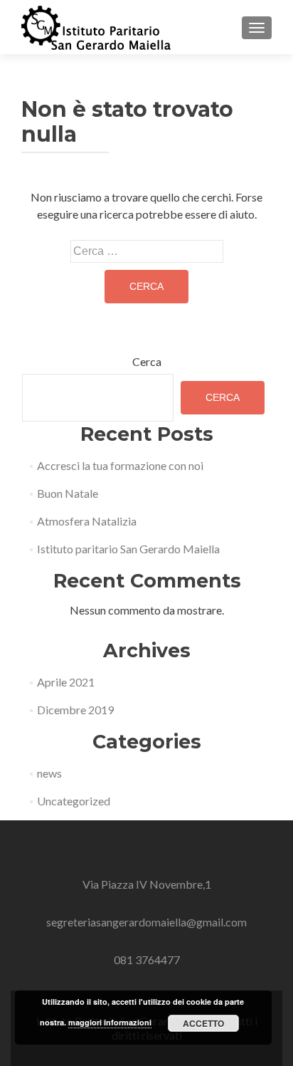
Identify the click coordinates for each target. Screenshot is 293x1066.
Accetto (203, 1023)
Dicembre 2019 (75, 709)
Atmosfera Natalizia (87, 521)
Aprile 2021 (66, 682)
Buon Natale (67, 493)
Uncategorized (73, 801)
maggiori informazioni (109, 1022)
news (49, 773)
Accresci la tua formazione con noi (120, 465)
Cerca (146, 361)
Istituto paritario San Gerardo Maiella (128, 548)
